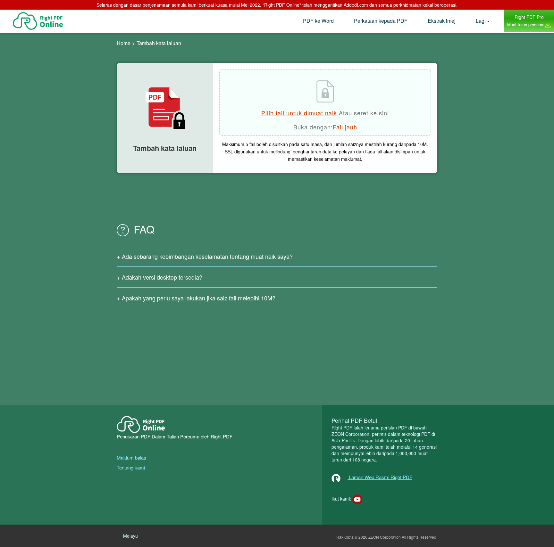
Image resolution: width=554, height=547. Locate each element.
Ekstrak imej (442, 20)
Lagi (481, 20)
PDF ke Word (318, 20)
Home (123, 43)
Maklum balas (131, 457)
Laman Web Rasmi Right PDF (380, 477)
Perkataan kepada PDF (380, 20)
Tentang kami (131, 467)
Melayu (130, 536)
